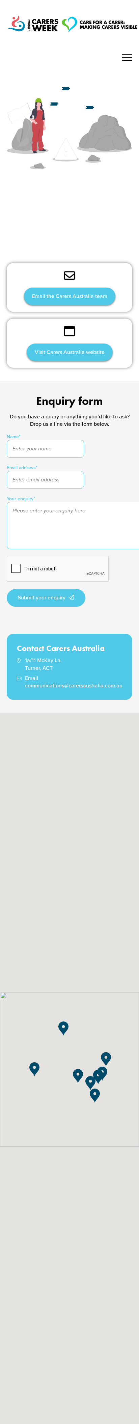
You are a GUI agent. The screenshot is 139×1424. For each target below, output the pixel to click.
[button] (102, 1074)
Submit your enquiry (41, 597)
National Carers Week (72, 33)
